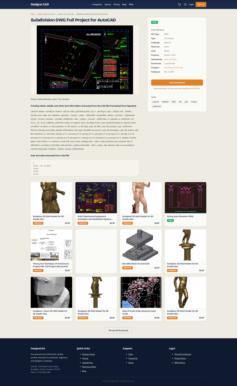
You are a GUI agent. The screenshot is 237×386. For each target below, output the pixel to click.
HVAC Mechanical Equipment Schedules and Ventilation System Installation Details (94, 219)
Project (194, 102)
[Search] (185, 4)
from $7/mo (195, 88)
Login (191, 4)
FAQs (130, 354)
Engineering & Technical (46, 14)
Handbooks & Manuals (66, 14)
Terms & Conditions (182, 354)
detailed (165, 102)
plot (186, 102)
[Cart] (179, 4)
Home (33, 14)
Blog (84, 371)
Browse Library (88, 354)
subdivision (157, 106)
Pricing (85, 358)
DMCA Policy (179, 362)
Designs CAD (40, 4)
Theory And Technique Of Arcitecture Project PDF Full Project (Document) (51, 265)
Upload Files (87, 362)
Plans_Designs (170, 59)
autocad (156, 102)
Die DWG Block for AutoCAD (135, 263)
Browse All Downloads (118, 330)
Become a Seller (89, 367)
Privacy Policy (180, 358)
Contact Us (133, 358)
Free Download (177, 82)
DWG (174, 102)
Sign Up (201, 4)
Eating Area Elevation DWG (180, 216)
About (131, 362)
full (180, 102)
